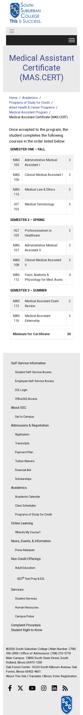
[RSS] (65, 688)
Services (17, 589)
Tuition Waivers (24, 461)
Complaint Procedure (26, 625)
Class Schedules (25, 505)
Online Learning (22, 523)
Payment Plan (24, 452)
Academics (19, 488)
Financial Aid (23, 470)
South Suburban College (41, 13)
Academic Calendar (27, 496)
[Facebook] (10, 688)
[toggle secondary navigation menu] (11, 31)
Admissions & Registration (30, 425)
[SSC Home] (67, 705)
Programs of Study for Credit (33, 514)
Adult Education (25, 567)
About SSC (18, 408)
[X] (20, 688)
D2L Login (21, 390)
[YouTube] (32, 688)
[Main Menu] (71, 40)
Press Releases (25, 550)
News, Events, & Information (31, 541)
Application (22, 434)
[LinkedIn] (54, 688)
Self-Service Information (28, 363)
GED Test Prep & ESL (31, 578)
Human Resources (26, 607)
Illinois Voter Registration (60, 676)
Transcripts (22, 443)
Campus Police (24, 616)
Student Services (26, 598)
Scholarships (23, 479)
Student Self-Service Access (33, 372)
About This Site (16, 676)
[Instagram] (43, 688)
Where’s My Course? (27, 532)
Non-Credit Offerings (26, 559)
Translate (35, 676)
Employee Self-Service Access (34, 381)
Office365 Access (26, 398)
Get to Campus (24, 416)
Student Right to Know (26, 630)
